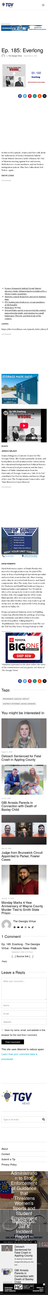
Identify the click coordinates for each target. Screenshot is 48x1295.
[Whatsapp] (35, 96)
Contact (5, 1154)
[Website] (32, 927)
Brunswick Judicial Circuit (16, 699)
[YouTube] (18, 927)
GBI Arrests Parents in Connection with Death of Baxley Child (19, 806)
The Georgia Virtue (15, 56)
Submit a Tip (8, 1159)
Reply (4, 961)
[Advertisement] (24, 126)
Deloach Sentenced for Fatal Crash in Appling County (21, 758)
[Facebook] (20, 96)
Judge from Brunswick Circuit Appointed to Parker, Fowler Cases (22, 856)
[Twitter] (25, 96)
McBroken (9, 307)
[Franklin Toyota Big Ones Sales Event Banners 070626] (24, 647)
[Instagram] (25, 927)
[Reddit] (40, 96)
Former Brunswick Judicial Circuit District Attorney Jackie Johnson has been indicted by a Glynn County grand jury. (26, 291)
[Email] (45, 96)
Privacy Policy (9, 1164)
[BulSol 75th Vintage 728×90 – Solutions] (24, 27)
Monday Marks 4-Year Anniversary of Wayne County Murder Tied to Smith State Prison (22, 907)
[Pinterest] (30, 96)
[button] (44, 1119)
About (4, 1148)
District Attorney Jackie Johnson (19, 704)
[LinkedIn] (29, 927)
